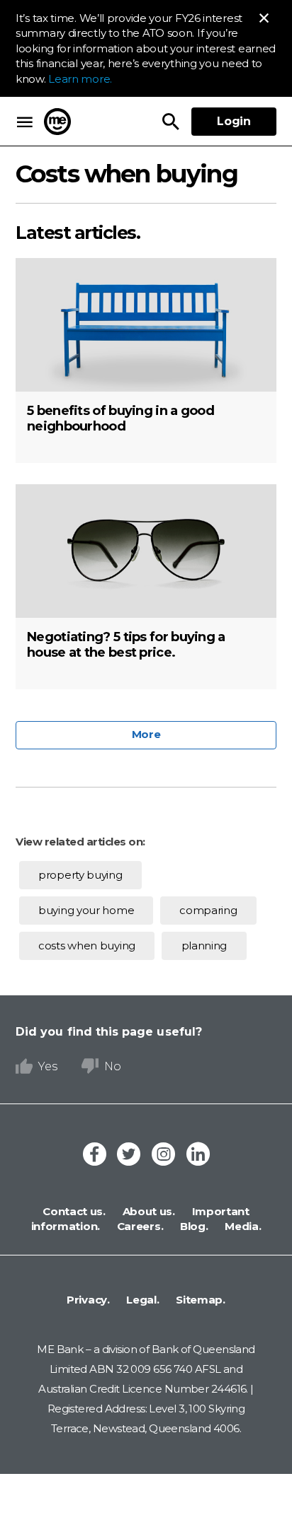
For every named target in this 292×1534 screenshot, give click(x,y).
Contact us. (74, 1211)
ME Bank (57, 121)
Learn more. (80, 79)
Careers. (138, 1226)
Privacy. (88, 1299)
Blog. (192, 1226)
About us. (147, 1211)
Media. (242, 1226)
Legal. (141, 1299)
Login (234, 121)
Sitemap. (199, 1299)
